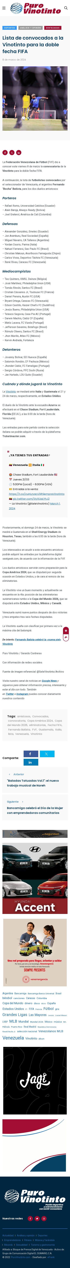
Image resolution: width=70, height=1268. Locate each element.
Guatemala (46, 729)
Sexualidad (22, 1245)
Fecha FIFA (55, 725)
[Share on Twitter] (11, 152)
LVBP (5, 1021)
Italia (58, 729)
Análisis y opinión (30, 28)
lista (10, 734)
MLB (13, 1021)
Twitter (10, 694)
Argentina (7, 993)
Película (6, 1027)
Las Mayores (38, 1015)
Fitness (28, 1240)
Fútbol (48, 1009)
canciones (19, 998)
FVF (34, 729)
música (58, 1021)
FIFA (31, 1009)
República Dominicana (47, 1027)
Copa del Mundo (12, 1003)
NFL (64, 1022)
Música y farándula (45, 1240)
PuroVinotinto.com (20, 1257)
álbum (41, 1039)
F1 (26, 1009)
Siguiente (13, 802)
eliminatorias (37, 725)
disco (37, 1003)
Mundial (24, 1021)
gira (57, 1009)
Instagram (22, 694)
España (51, 1003)
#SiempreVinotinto (52, 494)
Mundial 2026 (36, 1021)
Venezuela (22, 734)
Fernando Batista (19, 729)
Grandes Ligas (14, 1014)
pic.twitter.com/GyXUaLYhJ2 (31, 499)
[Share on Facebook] (5, 152)
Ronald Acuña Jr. (9, 1032)
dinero (28, 1003)
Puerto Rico (16, 1027)
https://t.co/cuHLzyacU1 (24, 494)
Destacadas (53, 28)
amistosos (23, 716)
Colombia (42, 998)
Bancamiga (20, 993)
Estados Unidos (13, 1009)
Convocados (40, 716)
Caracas (30, 998)
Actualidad (8, 1235)
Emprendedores (12, 1240)
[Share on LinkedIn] (18, 152)
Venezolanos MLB (50, 1031)
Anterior (19, 774)
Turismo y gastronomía (43, 1245)
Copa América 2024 (40, 721)
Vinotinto (11, 391)
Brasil (58, 993)
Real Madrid (30, 1026)
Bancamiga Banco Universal (41, 993)
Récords (8, 1245)
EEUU (43, 1004)
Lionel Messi (61, 1015)
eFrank (51, 1257)
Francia (38, 1009)
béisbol (7, 998)
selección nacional (27, 1031)
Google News (49, 680)
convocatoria (16, 721)
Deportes (9, 28)
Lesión (51, 1015)
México (48, 1021)
